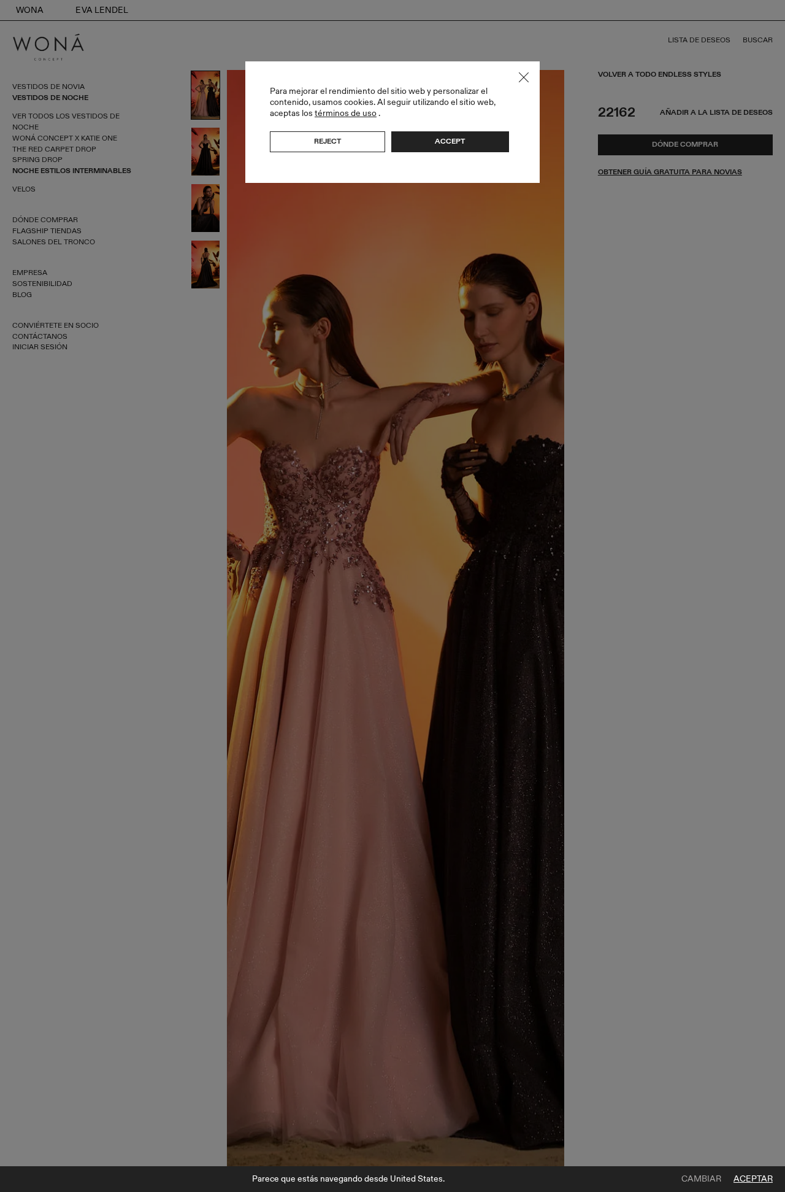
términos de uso (346, 113)
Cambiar (701, 1179)
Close (524, 77)
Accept (450, 141)
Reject (327, 141)
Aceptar (753, 1179)
